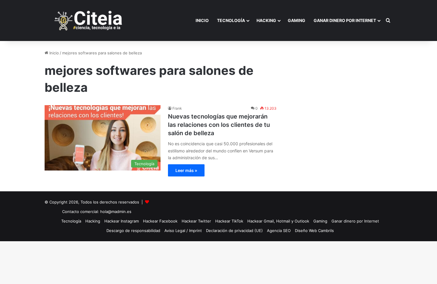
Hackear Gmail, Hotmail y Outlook (278, 221)
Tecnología (231, 20)
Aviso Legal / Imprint (183, 230)
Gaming (296, 20)
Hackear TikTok (229, 221)
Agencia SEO (279, 230)
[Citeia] (89, 20)
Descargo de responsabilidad (133, 230)
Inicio (202, 20)
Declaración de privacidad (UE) (234, 230)
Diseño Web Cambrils (314, 230)
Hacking (266, 20)
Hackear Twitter (196, 221)
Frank (177, 108)
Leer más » (186, 170)
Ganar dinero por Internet (345, 20)
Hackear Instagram (121, 221)
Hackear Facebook (160, 221)
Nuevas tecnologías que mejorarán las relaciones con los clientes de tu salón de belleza (219, 125)
